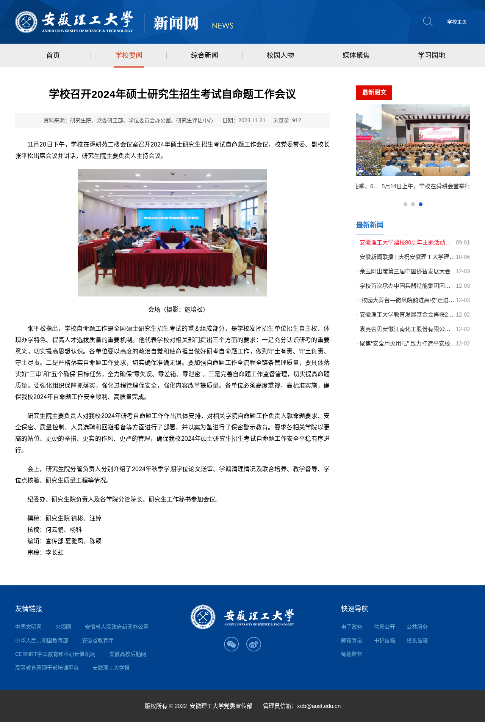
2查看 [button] (413, 204)
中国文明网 (28, 627)
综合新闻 (204, 55)
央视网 (63, 627)
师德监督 (351, 654)
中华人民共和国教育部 (41, 640)
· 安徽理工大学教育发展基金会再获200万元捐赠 (406, 314)
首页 (53, 55)
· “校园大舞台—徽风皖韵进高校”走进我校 (406, 300)
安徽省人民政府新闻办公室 (117, 627)
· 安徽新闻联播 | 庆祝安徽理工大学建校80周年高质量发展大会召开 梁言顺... (406, 257)
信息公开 (384, 627)
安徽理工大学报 (111, 668)
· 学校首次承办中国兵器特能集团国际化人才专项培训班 (406, 285)
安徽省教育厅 (98, 640)
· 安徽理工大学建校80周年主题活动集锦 (406, 242)
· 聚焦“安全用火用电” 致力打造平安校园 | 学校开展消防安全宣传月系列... (406, 343)
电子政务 (351, 627)
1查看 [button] (405, 204)
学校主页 (457, 22)
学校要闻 (128, 55)
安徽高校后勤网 (127, 654)
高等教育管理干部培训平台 (47, 668)
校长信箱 (417, 640)
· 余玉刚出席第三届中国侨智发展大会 (403, 271)
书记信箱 (384, 640)
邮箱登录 (351, 640)
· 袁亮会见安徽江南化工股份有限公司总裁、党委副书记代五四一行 (406, 329)
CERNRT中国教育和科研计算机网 (55, 654)
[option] (416, 150)
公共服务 (417, 627)
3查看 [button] (420, 204)
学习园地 (431, 55)
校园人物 (280, 55)
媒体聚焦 (356, 55)
